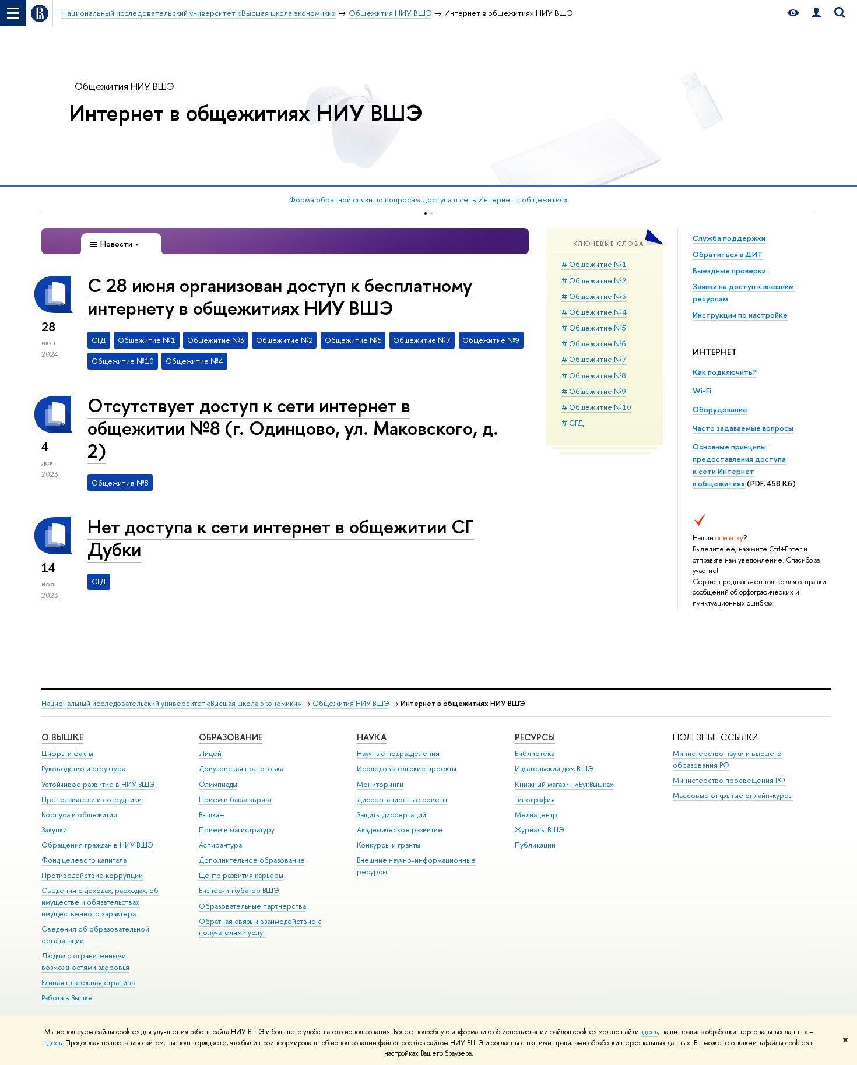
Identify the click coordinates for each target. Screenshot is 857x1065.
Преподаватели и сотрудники (91, 799)
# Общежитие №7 (594, 359)
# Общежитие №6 (593, 343)
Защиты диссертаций (391, 815)
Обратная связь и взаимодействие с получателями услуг (260, 927)
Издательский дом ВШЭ (554, 769)
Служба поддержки (729, 238)
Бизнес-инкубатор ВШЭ (239, 890)
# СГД (572, 422)
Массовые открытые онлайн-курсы (733, 795)
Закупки (54, 830)
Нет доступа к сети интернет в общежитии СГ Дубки (280, 538)
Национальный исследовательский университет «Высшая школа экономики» (171, 703)
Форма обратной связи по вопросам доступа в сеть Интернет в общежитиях (428, 199)
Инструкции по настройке (740, 315)
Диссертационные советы (402, 799)
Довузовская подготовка (241, 769)
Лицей (210, 753)
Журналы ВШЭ (539, 830)
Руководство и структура (83, 769)
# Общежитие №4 (594, 312)
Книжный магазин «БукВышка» (564, 784)
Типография (535, 799)
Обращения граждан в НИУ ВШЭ (97, 845)
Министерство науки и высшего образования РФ (727, 759)
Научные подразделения (398, 753)
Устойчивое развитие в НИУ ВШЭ (98, 784)
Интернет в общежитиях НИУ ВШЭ (246, 112)
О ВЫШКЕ (62, 737)
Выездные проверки (729, 270)
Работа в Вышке (67, 998)
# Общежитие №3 (593, 296)
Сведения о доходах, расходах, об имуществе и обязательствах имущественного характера (100, 902)
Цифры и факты (67, 753)
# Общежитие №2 (593, 280)
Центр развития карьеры (241, 875)
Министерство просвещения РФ (729, 780)
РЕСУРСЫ (535, 737)
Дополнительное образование (252, 860)
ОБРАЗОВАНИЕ (230, 737)
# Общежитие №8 (593, 375)
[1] (425, 213)
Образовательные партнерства (252, 906)
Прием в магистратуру (237, 830)
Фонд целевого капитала (84, 860)
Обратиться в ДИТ (728, 254)
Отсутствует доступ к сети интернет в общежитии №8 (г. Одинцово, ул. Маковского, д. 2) (292, 427)
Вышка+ (211, 815)
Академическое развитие (399, 830)
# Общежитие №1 (594, 264)
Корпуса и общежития (79, 815)
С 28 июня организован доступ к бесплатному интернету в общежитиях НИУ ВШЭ (279, 296)
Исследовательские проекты (406, 769)
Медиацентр (536, 815)
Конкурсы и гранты (388, 845)
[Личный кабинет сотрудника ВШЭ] (816, 13)
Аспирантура (220, 845)
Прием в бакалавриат (235, 799)
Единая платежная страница (88, 982)
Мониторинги (380, 784)
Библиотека (534, 753)
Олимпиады (218, 784)
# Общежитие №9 (593, 391)
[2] (431, 213)
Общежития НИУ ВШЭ (124, 86)
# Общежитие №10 (596, 407)
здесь (649, 1031)
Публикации (535, 845)
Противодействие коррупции (92, 875)
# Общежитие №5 (593, 327)
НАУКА (372, 737)
